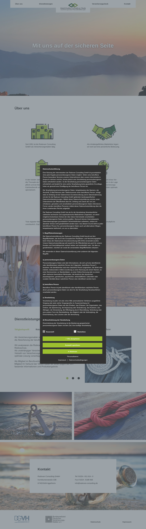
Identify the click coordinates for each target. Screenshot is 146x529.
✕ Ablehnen (72, 351)
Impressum (62, 360)
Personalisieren (72, 356)
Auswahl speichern (72, 345)
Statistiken (81, 332)
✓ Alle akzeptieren (72, 339)
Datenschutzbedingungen (78, 360)
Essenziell (50, 332)
